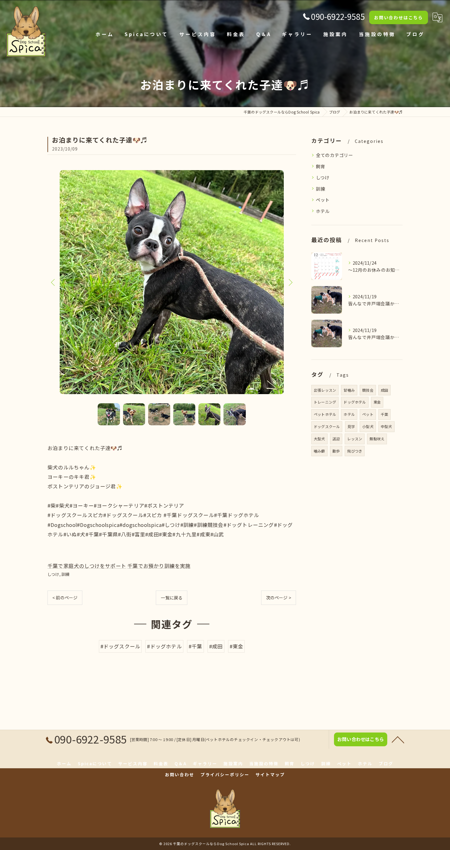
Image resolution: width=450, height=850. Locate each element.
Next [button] (290, 282)
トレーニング (325, 401)
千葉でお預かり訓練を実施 (158, 565)
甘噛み (349, 390)
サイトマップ (270, 774)
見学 (351, 426)
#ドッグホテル (164, 646)
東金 (377, 401)
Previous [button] (53, 282)
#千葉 (195, 646)
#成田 (216, 646)
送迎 (336, 438)
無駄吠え (376, 438)
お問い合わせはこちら (398, 17)
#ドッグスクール (120, 646)
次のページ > (278, 598)
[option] (171, 282)
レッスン (354, 438)
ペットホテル (325, 414)
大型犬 (319, 438)
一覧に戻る (171, 598)
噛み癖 (319, 450)
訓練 (65, 574)
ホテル (323, 211)
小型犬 (367, 426)
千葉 (384, 414)
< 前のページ (64, 598)
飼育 (320, 166)
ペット (323, 199)
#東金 (236, 646)
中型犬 (386, 426)
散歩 (336, 450)
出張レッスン (325, 390)
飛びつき (354, 450)
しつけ (53, 574)
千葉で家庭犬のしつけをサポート (86, 565)
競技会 (367, 390)
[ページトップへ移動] (398, 739)
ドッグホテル (354, 401)
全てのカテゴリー (334, 155)
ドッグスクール (327, 426)
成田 (384, 390)
